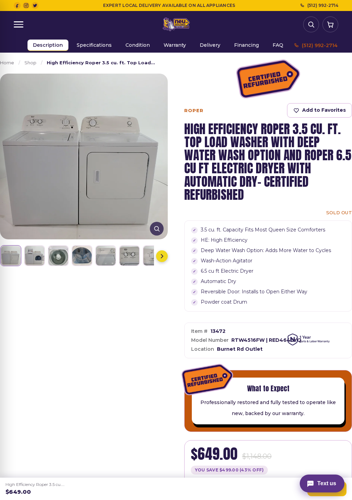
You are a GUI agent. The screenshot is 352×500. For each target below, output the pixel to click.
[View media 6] (129, 255)
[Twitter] (35, 5)
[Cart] (330, 24)
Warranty (175, 45)
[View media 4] (82, 255)
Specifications (94, 45)
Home (7, 62)
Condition (137, 45)
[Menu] (18, 24)
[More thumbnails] (162, 256)
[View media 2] (34, 255)
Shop (30, 62)
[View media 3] (58, 255)
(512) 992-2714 (322, 5)
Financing (246, 45)
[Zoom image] (157, 229)
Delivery (210, 45)
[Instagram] (26, 5)
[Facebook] (17, 5)
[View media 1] (10, 255)
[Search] (311, 24)
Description (48, 45)
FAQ (278, 45)
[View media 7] (153, 255)
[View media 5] (105, 255)
